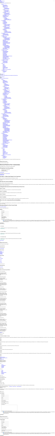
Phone (2, 215)
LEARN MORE (2, 172)
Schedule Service (7, 75)
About (2, 370)
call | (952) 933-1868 (2, 75)
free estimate (10, 75)
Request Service (18, 159)
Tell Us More (3, 404)
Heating (2, 364)
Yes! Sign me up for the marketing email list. (6, 219)
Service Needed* (3, 216)
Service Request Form (15, 75)
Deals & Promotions (3, 372)
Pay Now (1, 1)
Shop (0, 0)
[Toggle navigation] (0, 73)
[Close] (0, 415)
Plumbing (2, 366)
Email (2, 397)
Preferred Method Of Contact (4, 401)
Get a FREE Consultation (3, 206)
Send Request (1, 414)
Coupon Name (3, 430)
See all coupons (2, 240)
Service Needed (3, 400)
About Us (1, 332)
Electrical (2, 367)
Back (0, 77)
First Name (2, 394)
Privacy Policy (14, 386)
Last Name (2, 212)
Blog (2, 371)
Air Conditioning (3, 365)
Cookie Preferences (19, 386)
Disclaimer (10, 386)
